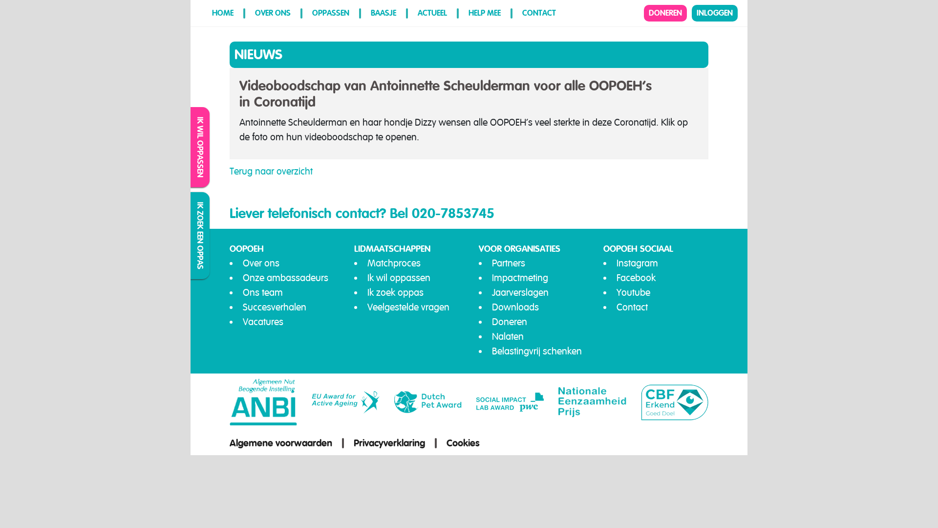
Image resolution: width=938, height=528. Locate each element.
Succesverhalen (274, 307)
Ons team (263, 292)
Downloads (515, 307)
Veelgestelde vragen (408, 307)
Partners (508, 263)
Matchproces (394, 263)
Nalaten (508, 336)
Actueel (432, 13)
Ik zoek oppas (395, 292)
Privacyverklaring (389, 443)
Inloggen (715, 13)
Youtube (633, 292)
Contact (539, 13)
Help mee (485, 13)
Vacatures (263, 322)
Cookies (463, 443)
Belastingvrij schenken (537, 351)
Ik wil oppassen (200, 147)
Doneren (665, 13)
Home (223, 13)
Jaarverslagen (520, 292)
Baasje (383, 13)
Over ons (273, 13)
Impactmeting (520, 278)
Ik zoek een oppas (200, 235)
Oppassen (330, 13)
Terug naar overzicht (271, 171)
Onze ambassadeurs (285, 278)
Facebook (636, 278)
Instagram (637, 263)
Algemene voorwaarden (281, 443)
